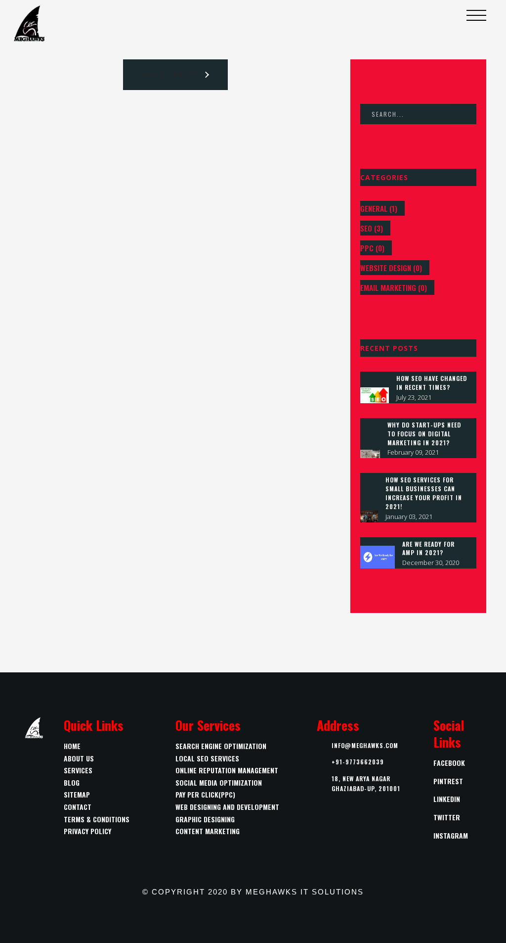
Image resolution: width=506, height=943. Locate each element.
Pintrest (448, 781)
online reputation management (226, 770)
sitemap (77, 794)
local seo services (207, 758)
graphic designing (205, 819)
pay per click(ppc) (205, 794)
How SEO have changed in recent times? (431, 382)
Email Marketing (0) (393, 287)
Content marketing (207, 831)
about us (79, 758)
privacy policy (87, 831)
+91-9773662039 (358, 761)
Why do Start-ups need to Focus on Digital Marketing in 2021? (424, 434)
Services (78, 770)
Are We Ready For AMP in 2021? (428, 548)
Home (72, 746)
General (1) (378, 208)
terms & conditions (96, 819)
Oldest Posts (170, 74)
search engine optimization (220, 746)
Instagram (450, 835)
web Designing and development (227, 807)
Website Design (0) (391, 267)
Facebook (449, 762)
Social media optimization (218, 782)
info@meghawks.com (365, 745)
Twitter (446, 817)
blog (72, 782)
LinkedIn (446, 799)
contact (77, 807)
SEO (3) (371, 228)
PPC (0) (372, 247)
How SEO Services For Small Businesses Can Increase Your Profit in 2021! (423, 492)
